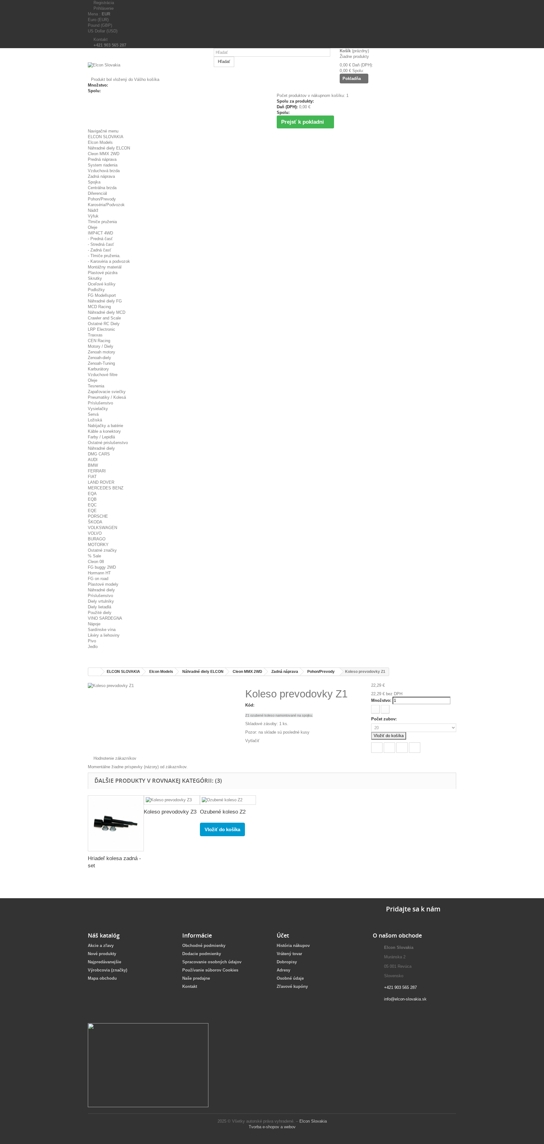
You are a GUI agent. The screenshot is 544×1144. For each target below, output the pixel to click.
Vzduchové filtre (102, 374)
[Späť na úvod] (94, 672)
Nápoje (94, 624)
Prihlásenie (102, 8)
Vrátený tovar (289, 953)
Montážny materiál (105, 267)
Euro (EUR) (98, 19)
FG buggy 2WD (102, 567)
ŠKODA (95, 522)
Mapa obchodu (102, 978)
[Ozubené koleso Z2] (228, 800)
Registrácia (102, 2)
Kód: (249, 705)
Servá (93, 414)
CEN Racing (99, 340)
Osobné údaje (290, 978)
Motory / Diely (100, 346)
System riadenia (102, 165)
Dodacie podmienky (201, 953)
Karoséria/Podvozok (106, 204)
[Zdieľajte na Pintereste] (414, 747)
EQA (92, 493)
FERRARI (97, 471)
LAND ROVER (101, 482)
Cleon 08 (96, 561)
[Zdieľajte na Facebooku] (376, 747)
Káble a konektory (104, 431)
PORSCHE (98, 516)
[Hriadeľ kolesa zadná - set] (116, 823)
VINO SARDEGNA (105, 618)
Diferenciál (97, 193)
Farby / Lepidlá (101, 437)
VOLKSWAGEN (102, 527)
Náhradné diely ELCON (109, 148)
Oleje (92, 227)
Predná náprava (102, 159)
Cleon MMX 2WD (103, 153)
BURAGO (96, 539)
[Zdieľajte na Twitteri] (389, 747)
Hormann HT (99, 573)
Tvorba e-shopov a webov (272, 1126)
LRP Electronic (101, 329)
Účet (283, 935)
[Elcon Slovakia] (146, 69)
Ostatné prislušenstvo (108, 442)
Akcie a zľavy (101, 945)
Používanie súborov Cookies (210, 970)
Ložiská (95, 420)
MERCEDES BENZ (105, 488)
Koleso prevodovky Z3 (170, 812)
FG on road (98, 578)
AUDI (93, 459)
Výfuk (93, 216)
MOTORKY (98, 544)
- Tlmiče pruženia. (104, 255)
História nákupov (293, 945)
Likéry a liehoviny (104, 635)
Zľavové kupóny (292, 986)
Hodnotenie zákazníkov (113, 758)
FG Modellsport (102, 295)
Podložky (96, 289)
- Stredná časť (101, 244)
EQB (92, 499)
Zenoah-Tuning (101, 363)
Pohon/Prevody (102, 199)
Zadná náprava (101, 176)
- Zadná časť (99, 250)
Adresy (283, 970)
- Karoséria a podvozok (109, 261)
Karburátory (98, 369)
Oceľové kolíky (102, 284)
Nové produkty (102, 953)
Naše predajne (196, 978)
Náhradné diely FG (105, 301)
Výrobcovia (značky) (107, 970)
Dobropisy (287, 962)
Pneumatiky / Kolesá (107, 397)
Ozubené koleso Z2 (223, 812)
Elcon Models (100, 142)
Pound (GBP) (100, 25)
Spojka (94, 182)
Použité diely (99, 612)
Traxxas (95, 335)
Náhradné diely (101, 448)
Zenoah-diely (99, 357)
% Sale (94, 556)
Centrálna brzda (102, 187)
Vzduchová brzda (104, 170)
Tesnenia (96, 386)
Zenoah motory (101, 352)
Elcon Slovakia (313, 1121)
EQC (92, 505)
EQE (92, 510)
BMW (93, 465)
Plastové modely (103, 584)
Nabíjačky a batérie (105, 425)
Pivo (92, 641)
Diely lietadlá (99, 607)
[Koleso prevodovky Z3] (172, 800)
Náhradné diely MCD (106, 312)
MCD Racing (99, 306)
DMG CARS (99, 454)
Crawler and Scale (104, 318)
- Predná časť (100, 238)
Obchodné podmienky (203, 945)
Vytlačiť (252, 740)
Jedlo (93, 646)
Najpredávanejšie (104, 962)
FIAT (92, 476)
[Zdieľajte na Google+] (402, 747)
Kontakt (99, 39)
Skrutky (95, 278)
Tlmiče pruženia (102, 221)
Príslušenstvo (100, 403)
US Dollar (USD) (102, 31)
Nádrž (93, 210)
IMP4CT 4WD (100, 233)
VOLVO (95, 533)
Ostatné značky (102, 550)
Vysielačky (98, 408)
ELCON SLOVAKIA (105, 136)
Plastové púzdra (102, 272)
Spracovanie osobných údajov (211, 962)
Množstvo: (381, 700)
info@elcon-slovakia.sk (405, 999)
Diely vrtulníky (101, 601)
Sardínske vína (102, 629)
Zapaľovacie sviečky (107, 391)
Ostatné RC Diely (104, 323)
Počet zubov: (384, 719)
